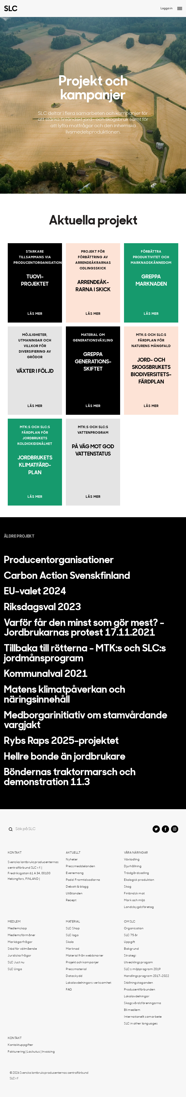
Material (73, 921)
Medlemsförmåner (22, 935)
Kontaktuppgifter (20, 1045)
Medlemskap (17, 928)
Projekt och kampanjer (82, 962)
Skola (70, 942)
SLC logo (72, 935)
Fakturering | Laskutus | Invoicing (31, 1051)
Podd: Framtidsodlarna (83, 880)
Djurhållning (132, 866)
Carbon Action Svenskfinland (67, 576)
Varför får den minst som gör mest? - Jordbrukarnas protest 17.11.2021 (84, 628)
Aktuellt (73, 852)
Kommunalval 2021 (46, 674)
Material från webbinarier (85, 955)
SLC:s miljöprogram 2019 (142, 969)
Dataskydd (74, 976)
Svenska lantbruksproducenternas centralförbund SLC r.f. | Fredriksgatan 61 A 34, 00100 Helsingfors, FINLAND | (33, 871)
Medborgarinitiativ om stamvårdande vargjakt (85, 721)
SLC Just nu (16, 962)
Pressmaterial (76, 969)
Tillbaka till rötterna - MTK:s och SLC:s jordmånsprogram (85, 654)
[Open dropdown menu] (179, 8)
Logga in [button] (166, 8)
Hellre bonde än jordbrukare (64, 757)
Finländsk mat (134, 893)
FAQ (69, 989)
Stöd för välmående (22, 948)
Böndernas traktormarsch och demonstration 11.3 (70, 778)
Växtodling (132, 859)
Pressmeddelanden (80, 866)
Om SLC (129, 921)
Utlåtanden (74, 893)
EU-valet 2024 (35, 592)
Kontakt (15, 852)
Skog (127, 886)
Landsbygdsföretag (139, 907)
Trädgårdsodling (136, 873)
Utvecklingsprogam (138, 962)
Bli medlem (132, 1010)
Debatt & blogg (77, 886)
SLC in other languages (141, 1023)
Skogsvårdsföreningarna (142, 1003)
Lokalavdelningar (136, 996)
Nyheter (72, 859)
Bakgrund (131, 948)
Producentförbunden (139, 989)
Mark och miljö (134, 900)
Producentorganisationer (59, 560)
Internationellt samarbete (143, 1016)
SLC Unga (15, 969)
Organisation (133, 928)
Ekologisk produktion (139, 880)
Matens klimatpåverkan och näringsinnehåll (64, 695)
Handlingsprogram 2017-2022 (146, 976)
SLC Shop (73, 928)
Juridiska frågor (19, 955)
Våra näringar (136, 852)
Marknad (72, 948)
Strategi (130, 955)
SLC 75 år (131, 935)
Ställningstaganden (138, 982)
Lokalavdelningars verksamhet (88, 982)
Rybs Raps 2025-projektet (61, 741)
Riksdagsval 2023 (42, 608)
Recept (71, 900)
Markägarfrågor (20, 942)
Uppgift (129, 942)
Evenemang (75, 873)
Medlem (14, 921)
